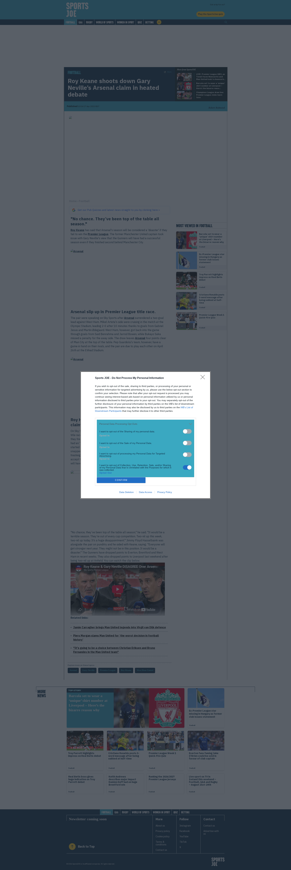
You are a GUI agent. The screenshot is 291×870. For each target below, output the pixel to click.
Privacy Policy (164, 492)
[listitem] (145, 424)
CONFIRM (121, 480)
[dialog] (145, 435)
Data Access (145, 492)
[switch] (187, 431)
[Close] (204, 378)
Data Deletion (126, 492)
